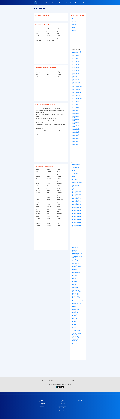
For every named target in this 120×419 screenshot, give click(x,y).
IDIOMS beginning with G (76, 117)
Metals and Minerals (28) (76, 303)
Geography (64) (75, 287)
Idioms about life (75, 77)
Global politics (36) (75, 290)
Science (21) (74, 325)
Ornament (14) (75, 312)
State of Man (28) (75, 328)
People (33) (74, 315)
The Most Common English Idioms (78, 51)
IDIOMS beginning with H (76, 119)
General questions (75, 185)
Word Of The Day (48, 2)
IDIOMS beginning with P (76, 131)
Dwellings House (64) (76, 272)
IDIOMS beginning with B (76, 110)
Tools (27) (74, 331)
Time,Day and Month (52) (76, 330)
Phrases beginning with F (76, 198)
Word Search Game (62, 410)
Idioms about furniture (76, 68)
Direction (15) (74, 268)
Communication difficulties (77, 182)
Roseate (73, 18)
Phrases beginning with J (76, 204)
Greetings (74, 166)
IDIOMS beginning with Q (76, 132)
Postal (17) (74, 319)
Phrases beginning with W (76, 223)
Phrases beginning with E (76, 197)
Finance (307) (74, 276)
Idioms (73, 2)
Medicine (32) (74, 302)
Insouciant (74, 21)
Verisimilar (74, 20)
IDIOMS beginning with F (76, 116)
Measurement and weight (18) (77, 300)
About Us (80, 401)
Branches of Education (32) (77, 253)
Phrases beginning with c (76, 194)
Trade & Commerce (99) (76, 333)
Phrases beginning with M (76, 209)
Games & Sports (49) (76, 285)
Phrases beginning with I (76, 203)
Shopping (74, 180)
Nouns (42, 400)
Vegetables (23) (75, 339)
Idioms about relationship (76, 92)
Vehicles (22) (74, 340)
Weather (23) (74, 343)
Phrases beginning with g (76, 200)
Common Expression (76, 164)
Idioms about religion (76, 94)
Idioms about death (75, 64)
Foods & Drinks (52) (75, 282)
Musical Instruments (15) (76, 305)
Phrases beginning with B (76, 192)
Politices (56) (74, 318)
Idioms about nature (76, 88)
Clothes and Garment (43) (77, 256)
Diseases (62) (74, 269)
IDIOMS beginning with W (76, 141)
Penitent (73, 27)
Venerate (74, 24)
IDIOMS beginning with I (76, 120)
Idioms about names (76, 85)
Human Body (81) (75, 293)
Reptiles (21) (74, 324)
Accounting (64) (75, 247)
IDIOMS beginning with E (76, 114)
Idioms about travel (75, 102)
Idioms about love (75, 79)
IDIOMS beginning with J (76, 122)
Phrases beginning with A (76, 191)
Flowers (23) (74, 281)
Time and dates (75, 173)
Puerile (73, 26)
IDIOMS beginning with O (76, 129)
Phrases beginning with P (76, 213)
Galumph (74, 29)
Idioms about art (75, 58)
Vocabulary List (55, 2)
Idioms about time (75, 101)
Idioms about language (76, 74)
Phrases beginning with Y (76, 225)
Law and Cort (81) (75, 294)
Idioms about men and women (77, 80)
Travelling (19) (74, 334)
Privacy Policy (80, 400)
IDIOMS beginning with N (76, 128)
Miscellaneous (74, 189)
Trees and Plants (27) (76, 336)
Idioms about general (76, 70)
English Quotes (42, 403)
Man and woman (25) (76, 297)
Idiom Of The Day (62, 398)
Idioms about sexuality (76, 95)
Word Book (69, 2)
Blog (65, 2)
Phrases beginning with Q (76, 214)
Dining (73, 176)
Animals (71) (74, 250)
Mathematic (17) (75, 299)
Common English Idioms (76, 52)
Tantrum (73, 23)
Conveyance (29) (75, 260)
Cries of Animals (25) (76, 262)
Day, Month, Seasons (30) (76, 266)
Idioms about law (75, 76)
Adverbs (62, 404)
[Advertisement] (51, 52)
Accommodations (75, 174)
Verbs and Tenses (42, 398)
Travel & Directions (75, 167)
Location (74, 170)
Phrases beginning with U (76, 220)
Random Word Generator (62, 406)
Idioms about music (75, 83)
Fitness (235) (74, 279)
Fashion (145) (74, 275)
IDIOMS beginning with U (76, 138)
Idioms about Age (75, 55)
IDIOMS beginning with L (76, 125)
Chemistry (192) (75, 254)
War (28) (74, 342)
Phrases (77, 2)
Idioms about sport (75, 97)
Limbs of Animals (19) (76, 296)
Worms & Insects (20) (76, 345)
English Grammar (42, 401)
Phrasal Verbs (62, 403)
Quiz (84, 2)
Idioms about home (75, 73)
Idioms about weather (76, 105)
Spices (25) (74, 327)
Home (42, 2)
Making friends (75, 177)
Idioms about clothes (76, 59)
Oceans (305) (74, 311)
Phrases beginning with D (76, 195)
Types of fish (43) (75, 337)
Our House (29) (75, 314)
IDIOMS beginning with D (76, 113)
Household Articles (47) (76, 291)
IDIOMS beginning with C (76, 111)
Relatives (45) (74, 321)
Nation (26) (74, 306)
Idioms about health (75, 71)
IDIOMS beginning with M (76, 126)
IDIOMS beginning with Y (76, 144)
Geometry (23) (75, 288)
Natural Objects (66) (76, 308)
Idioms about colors (76, 61)
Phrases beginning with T (76, 219)
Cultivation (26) (75, 265)
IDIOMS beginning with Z (76, 145)
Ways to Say (62, 400)
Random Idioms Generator (62, 407)
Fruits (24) (74, 284)
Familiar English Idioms (76, 54)
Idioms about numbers (76, 89)
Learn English (42, 406)
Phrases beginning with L (76, 207)
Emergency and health (76, 183)
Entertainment (74, 179)
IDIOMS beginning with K (76, 123)
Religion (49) (74, 322)
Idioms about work (75, 107)
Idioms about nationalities (77, 86)
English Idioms (42, 404)
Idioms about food (75, 67)
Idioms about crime (75, 62)
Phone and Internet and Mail (77, 171)
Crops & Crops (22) (75, 263)
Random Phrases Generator (62, 409)
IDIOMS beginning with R (76, 134)
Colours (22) (74, 259)
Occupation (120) (75, 309)
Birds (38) (74, 251)
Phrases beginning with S (76, 217)
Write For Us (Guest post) (80, 398)
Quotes (81, 2)
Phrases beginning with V (76, 222)
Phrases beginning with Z (76, 226)
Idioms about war (75, 104)
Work (73, 186)
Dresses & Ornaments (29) (77, 271)
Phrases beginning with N (76, 210)
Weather (73, 188)
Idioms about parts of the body (77, 91)
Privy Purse (74, 30)
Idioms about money (76, 82)
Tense (62, 401)
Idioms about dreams (76, 65)
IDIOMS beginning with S (76, 135)
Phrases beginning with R (76, 216)
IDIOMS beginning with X (76, 142)
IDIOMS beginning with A (76, 108)
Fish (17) (74, 278)
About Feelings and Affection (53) (78, 245)
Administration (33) (75, 248)
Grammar (61, 2)
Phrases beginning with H (76, 201)
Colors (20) (74, 257)
